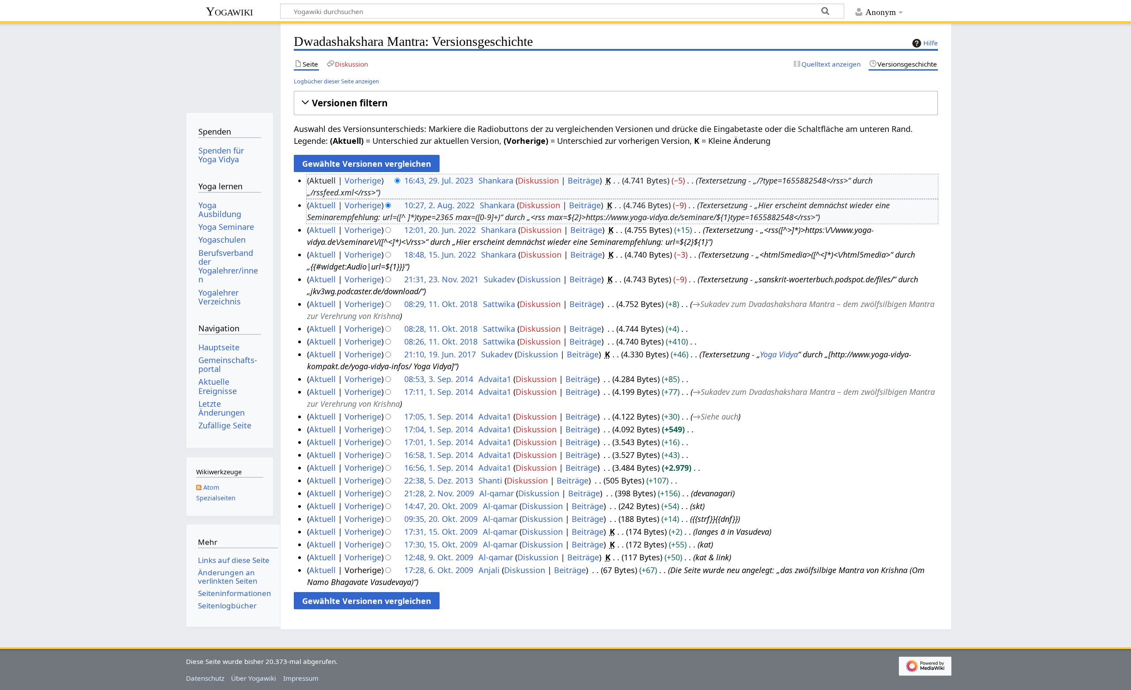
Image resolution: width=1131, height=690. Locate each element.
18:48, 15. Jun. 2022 (440, 254)
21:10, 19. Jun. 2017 (440, 354)
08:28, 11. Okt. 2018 (441, 328)
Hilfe (930, 42)
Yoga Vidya (779, 354)
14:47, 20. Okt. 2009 (441, 506)
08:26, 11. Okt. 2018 (441, 341)
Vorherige (363, 180)
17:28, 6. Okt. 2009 (438, 570)
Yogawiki (229, 11)
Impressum (301, 678)
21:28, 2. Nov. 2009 (439, 493)
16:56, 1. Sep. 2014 (438, 467)
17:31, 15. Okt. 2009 (441, 531)
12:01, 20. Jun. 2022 (440, 230)
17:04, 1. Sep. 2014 (438, 429)
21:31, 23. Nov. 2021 (441, 279)
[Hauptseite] (229, 65)
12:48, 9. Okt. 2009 (438, 557)
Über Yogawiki (253, 678)
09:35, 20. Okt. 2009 (441, 519)
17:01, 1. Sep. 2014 (438, 442)
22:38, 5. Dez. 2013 (438, 480)
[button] (615, 103)
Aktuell (322, 205)
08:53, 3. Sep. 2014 (438, 379)
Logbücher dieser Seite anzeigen (336, 81)
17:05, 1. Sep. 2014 (438, 416)
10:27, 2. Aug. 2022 (439, 205)
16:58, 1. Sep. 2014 (438, 455)
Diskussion (538, 180)
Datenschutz (205, 678)
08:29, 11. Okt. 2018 (441, 304)
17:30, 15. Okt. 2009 (441, 544)
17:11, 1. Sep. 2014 (438, 391)
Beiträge (584, 180)
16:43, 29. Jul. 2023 (438, 180)
